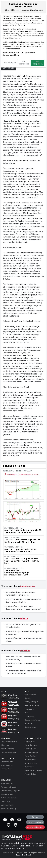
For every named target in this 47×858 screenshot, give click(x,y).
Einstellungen (10, 62)
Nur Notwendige (24, 62)
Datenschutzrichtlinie (11, 55)
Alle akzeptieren (37, 62)
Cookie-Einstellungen (26, 47)
